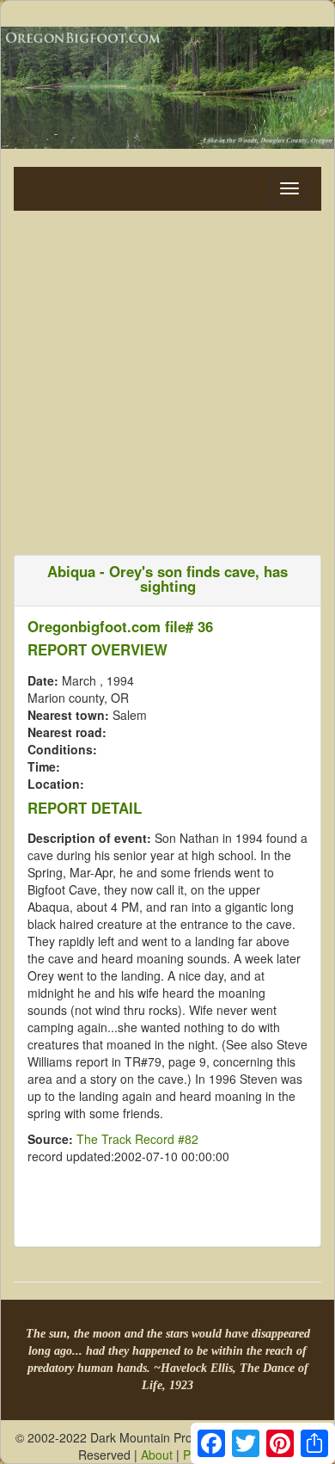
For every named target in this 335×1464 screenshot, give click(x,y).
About (157, 1454)
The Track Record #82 (137, 1138)
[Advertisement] (167, 378)
